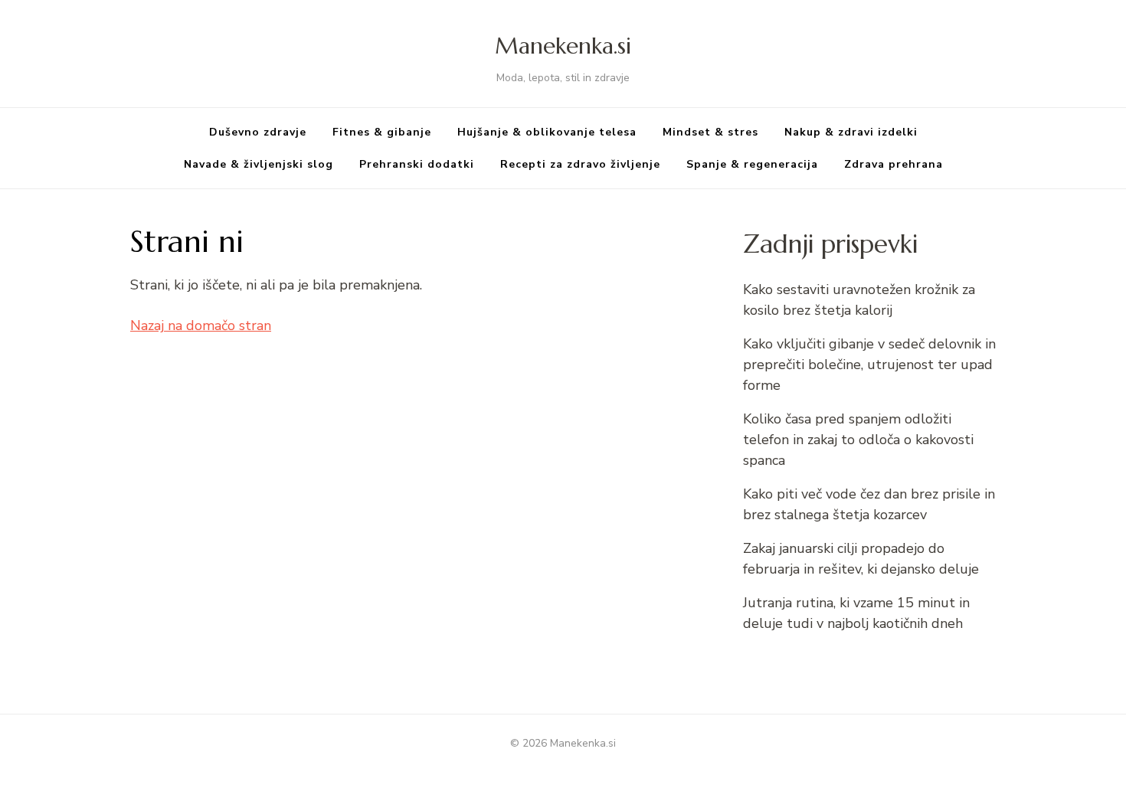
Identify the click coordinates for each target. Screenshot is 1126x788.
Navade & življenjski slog (258, 164)
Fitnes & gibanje (381, 132)
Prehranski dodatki (416, 164)
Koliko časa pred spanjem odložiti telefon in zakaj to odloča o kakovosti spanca (858, 439)
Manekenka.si (563, 45)
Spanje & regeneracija (752, 164)
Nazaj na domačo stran (200, 325)
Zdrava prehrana (893, 164)
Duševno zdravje (257, 132)
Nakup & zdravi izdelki (851, 132)
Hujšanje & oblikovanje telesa (547, 132)
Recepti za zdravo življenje (580, 164)
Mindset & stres (710, 132)
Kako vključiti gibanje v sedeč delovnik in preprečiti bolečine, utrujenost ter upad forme (869, 364)
